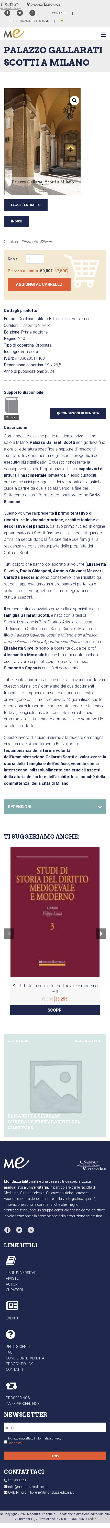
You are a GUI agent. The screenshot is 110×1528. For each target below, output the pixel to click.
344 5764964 (18, 1481)
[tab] (55, 806)
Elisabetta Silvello (37, 241)
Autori (12, 1284)
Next (101, 937)
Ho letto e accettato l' (34, 1441)
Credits (91, 1519)
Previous (9, 937)
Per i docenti (18, 1347)
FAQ (9, 1352)
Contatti (14, 1369)
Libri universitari (21, 1273)
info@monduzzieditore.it (28, 1487)
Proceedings (18, 1398)
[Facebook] (7, 12)
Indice (16, 221)
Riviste (12, 1278)
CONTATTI (59, 13)
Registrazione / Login (27, 21)
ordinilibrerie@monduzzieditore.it (47, 1492)
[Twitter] (19, 12)
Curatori (14, 1290)
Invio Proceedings (23, 1404)
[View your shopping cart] (61, 21)
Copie (13, 259)
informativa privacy (48, 1438)
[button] (102, 35)
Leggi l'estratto (25, 205)
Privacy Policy (19, 1364)
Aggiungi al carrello (39, 284)
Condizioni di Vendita (79, 413)
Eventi (12, 1318)
